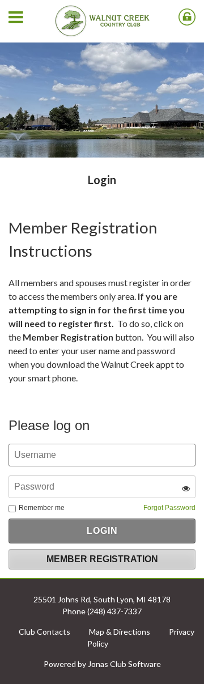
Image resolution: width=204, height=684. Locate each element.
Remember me (42, 508)
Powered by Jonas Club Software (102, 664)
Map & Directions (119, 631)
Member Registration (102, 559)
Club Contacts (44, 631)
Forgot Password (169, 508)
